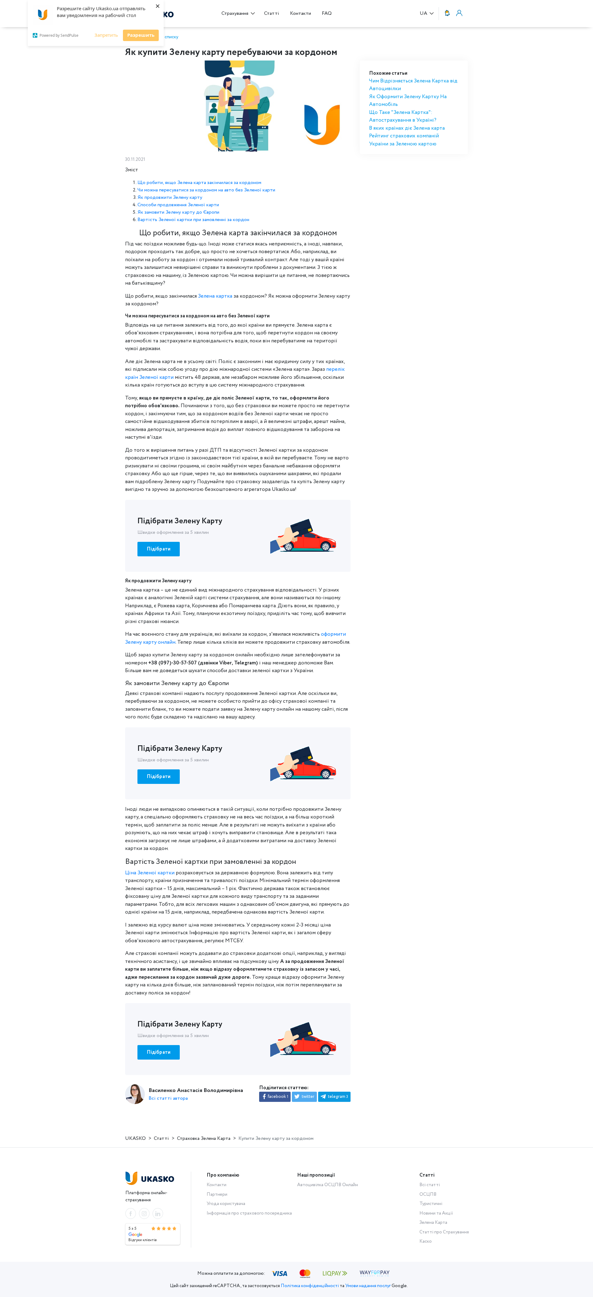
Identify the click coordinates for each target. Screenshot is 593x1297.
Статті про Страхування (444, 1232)
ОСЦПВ (427, 1194)
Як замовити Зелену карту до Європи (178, 212)
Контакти (300, 13)
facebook (277, 1097)
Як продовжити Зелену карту (169, 197)
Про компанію (223, 1175)
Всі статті (429, 1185)
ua (424, 13)
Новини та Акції (436, 1213)
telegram (337, 1097)
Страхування (235, 13)
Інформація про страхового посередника (249, 1213)
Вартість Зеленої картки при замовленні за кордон (193, 219)
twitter (307, 1097)
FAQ (327, 13)
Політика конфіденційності (310, 1285)
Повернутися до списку (153, 37)
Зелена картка (215, 296)
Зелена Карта (433, 1222)
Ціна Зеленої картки (150, 873)
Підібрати (158, 549)
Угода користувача (226, 1203)
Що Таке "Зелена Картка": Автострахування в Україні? (402, 116)
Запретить (106, 35)
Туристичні (430, 1203)
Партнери (217, 1194)
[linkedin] (158, 1213)
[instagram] (144, 1213)
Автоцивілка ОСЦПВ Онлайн (327, 1185)
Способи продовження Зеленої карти (178, 204)
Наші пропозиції (316, 1175)
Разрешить (140, 35)
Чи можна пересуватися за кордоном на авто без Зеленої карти (206, 190)
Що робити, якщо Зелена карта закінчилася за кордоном (199, 182)
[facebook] (130, 1213)
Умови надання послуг (368, 1285)
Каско (425, 1241)
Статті (271, 13)
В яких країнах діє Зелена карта (407, 128)
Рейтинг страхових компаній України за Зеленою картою (404, 140)
